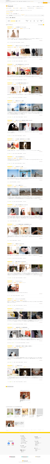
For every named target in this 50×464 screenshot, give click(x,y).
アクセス (42, 15)
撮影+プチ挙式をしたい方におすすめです (21, 261)
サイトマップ (36, 445)
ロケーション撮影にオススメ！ (19, 185)
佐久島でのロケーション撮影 (19, 166)
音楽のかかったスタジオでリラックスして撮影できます (22, 45)
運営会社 (36, 444)
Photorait (25, 461)
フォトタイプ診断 (23, 440)
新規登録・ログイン (30, 6)
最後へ (12, 386)
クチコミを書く (15, 13)
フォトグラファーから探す (24, 441)
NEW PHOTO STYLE (23, 438)
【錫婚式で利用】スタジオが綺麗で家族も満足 (21, 327)
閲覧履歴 (38, 6)
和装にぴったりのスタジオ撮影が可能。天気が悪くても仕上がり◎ (24, 120)
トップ (7, 15)
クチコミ (23, 15)
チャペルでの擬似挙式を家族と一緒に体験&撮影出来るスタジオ (24, 224)
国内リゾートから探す (23, 443)
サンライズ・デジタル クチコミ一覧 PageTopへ (26, 432)
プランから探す (23, 439)
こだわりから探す (23, 437)
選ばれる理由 (10, 15)
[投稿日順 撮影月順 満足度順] (42, 24)
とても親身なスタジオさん (19, 365)
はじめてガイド (42, 6)
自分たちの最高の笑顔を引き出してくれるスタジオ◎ (22, 64)
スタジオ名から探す (23, 442)
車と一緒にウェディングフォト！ (20, 308)
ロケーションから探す (23, 446)
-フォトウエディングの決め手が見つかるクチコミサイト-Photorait (9, 6)
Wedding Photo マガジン (38, 437)
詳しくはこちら (32, 1)
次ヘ (9, 386)
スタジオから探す (23, 447)
